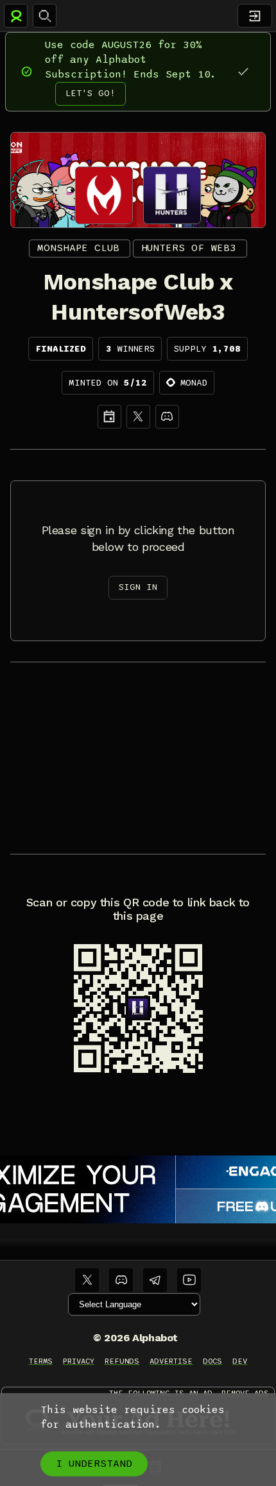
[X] (138, 417)
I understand (94, 1463)
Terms (41, 1361)
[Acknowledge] (243, 71)
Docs (212, 1361)
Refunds (122, 1361)
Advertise (171, 1361)
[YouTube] (189, 1280)
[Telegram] (155, 1280)
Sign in (138, 587)
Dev (239, 1361)
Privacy (78, 1361)
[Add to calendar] (109, 417)
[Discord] (167, 417)
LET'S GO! (90, 93)
